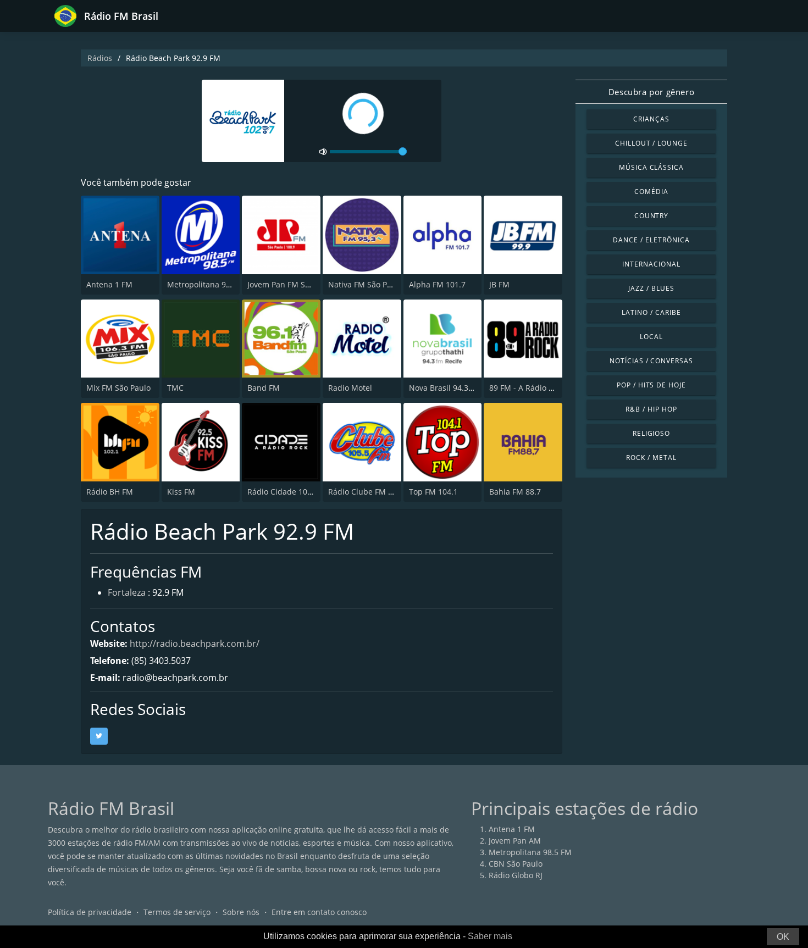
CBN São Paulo (516, 863)
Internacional (651, 264)
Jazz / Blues (651, 288)
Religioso (652, 433)
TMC (175, 387)
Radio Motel (350, 387)
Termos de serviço (177, 912)
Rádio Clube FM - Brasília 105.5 (385, 491)
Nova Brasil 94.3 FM (445, 387)
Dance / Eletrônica (651, 240)
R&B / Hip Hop (651, 409)
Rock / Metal (651, 457)
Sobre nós (241, 912)
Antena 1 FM (109, 284)
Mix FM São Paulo (118, 387)
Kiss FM (181, 491)
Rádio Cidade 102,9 (282, 491)
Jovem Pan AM (515, 840)
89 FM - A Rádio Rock (527, 387)
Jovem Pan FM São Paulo (291, 284)
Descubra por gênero (651, 91)
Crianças (651, 119)
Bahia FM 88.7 (515, 491)
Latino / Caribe (651, 312)
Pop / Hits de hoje (651, 385)
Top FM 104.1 (433, 491)
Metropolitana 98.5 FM (208, 284)
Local (651, 336)
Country (651, 215)
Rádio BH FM (109, 491)
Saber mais (490, 936)
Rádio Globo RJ (516, 875)
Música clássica (651, 167)
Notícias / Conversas (651, 360)
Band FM (263, 387)
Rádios (99, 58)
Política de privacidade (89, 912)
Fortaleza (127, 592)
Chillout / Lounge (651, 143)
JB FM (499, 284)
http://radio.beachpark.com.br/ (194, 643)
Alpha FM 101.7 (437, 284)
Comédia (651, 191)
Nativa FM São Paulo (365, 284)
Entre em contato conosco (319, 912)
